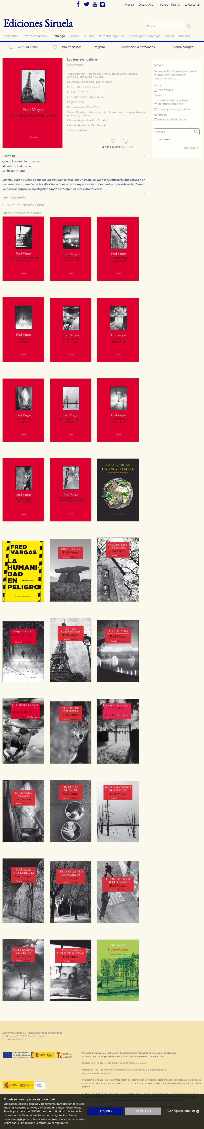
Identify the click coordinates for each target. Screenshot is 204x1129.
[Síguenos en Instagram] (102, 7)
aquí (19, 1119)
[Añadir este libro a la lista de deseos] (113, 141)
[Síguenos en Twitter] (86, 7)
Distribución (147, 4)
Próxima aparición (35, 36)
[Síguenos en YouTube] (94, 7)
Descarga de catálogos (144, 36)
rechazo (143, 1111)
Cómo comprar (183, 47)
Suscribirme (164, 140)
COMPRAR (127, 147)
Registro (99, 47)
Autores (89, 36)
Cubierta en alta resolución (23, 205)
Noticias (184, 36)
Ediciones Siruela (38, 23)
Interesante (191, 148)
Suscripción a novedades (138, 47)
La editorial (192, 4)
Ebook (169, 36)
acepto (105, 1111)
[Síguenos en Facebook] (78, 7)
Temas (74, 36)
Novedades (10, 36)
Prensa (129, 4)
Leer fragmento (14, 197)
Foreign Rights (170, 4)
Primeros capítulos (111, 36)
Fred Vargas (75, 65)
